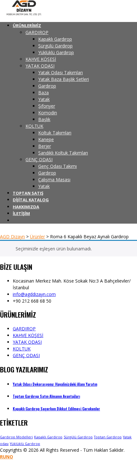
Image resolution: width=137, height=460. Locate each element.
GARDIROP (24, 329)
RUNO (6, 457)
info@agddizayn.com (34, 294)
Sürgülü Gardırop (78, 437)
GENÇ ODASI (26, 355)
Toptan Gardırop (108, 437)
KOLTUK (22, 349)
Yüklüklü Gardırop (25, 444)
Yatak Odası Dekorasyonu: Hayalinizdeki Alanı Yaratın (55, 384)
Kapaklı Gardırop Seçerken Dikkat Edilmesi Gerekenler (56, 408)
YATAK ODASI (27, 342)
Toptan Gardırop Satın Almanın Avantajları (46, 396)
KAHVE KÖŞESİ (28, 335)
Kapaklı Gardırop (48, 437)
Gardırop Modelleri (16, 437)
